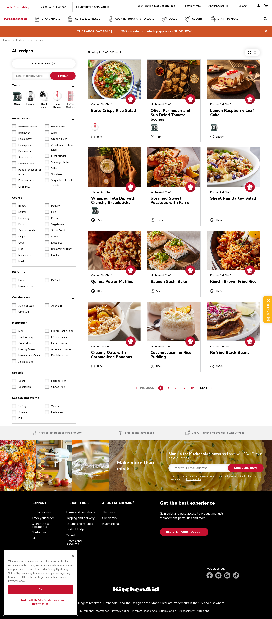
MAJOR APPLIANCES (53, 7)
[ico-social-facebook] (210, 575)
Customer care (192, 6)
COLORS (197, 18)
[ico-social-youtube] (218, 575)
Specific (17, 373)
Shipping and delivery (80, 518)
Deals (173, 18)
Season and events (25, 398)
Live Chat (242, 6)
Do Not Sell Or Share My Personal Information (40, 601)
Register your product (184, 532)
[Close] (72, 555)
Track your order (43, 518)
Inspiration (19, 323)
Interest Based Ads (144, 611)
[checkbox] (14, 126)
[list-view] (255, 52)
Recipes (20, 40)
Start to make (227, 18)
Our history (109, 518)
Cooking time (21, 297)
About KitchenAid (218, 6)
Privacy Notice (193, 479)
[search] (265, 18)
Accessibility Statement (194, 611)
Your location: (156, 6)
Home (6, 40)
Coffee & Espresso (87, 18)
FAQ (35, 538)
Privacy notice (121, 611)
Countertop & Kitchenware (134, 18)
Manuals (71, 535)
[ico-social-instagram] (227, 575)
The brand (109, 512)
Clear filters (43, 63)
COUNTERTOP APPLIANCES (92, 7)
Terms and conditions (80, 512)
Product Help (75, 529)
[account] (258, 6)
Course (17, 198)
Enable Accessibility (16, 7)
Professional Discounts (74, 542)
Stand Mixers (51, 18)
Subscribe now (245, 468)
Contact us (39, 532)
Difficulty (18, 272)
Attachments (21, 118)
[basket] (266, 6)
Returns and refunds (79, 524)
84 (193, 388)
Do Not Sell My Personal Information (86, 611)
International (111, 524)
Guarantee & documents (40, 525)
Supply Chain (167, 611)
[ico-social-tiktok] (236, 575)
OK (40, 589)
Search (63, 76)
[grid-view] (249, 52)
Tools (16, 85)
